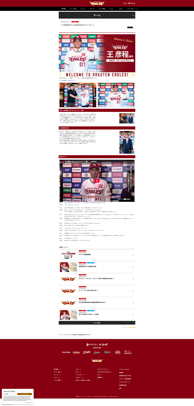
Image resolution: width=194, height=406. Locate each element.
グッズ (111, 8)
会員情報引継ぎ (123, 385)
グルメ (121, 8)
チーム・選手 (73, 8)
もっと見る (97, 323)
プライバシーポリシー (124, 369)
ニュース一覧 (66, 334)
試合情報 (63, 8)
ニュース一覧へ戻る (129, 327)
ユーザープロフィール (124, 382)
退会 (120, 388)
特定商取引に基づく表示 (125, 375)
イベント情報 (102, 8)
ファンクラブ (130, 8)
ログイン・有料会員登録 (125, 379)
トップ (60, 334)
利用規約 (121, 372)
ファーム (83, 8)
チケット (92, 8)
